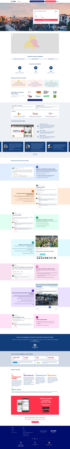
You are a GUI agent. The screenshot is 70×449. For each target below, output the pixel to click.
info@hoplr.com (54, 432)
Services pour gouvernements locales (37, 1)
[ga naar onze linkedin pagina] (37, 439)
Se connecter (50, 1)
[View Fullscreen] (12, 37)
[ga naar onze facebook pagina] (32, 439)
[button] (12, 34)
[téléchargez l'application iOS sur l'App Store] (22, 23)
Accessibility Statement (26, 435)
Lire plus (13, 108)
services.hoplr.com (14, 96)
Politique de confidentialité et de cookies (28, 432)
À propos (19, 1)
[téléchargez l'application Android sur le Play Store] (14, 23)
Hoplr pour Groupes (14, 432)
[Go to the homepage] (13, 1)
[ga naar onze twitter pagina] (35, 439)
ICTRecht (38, 341)
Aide (23, 429)
